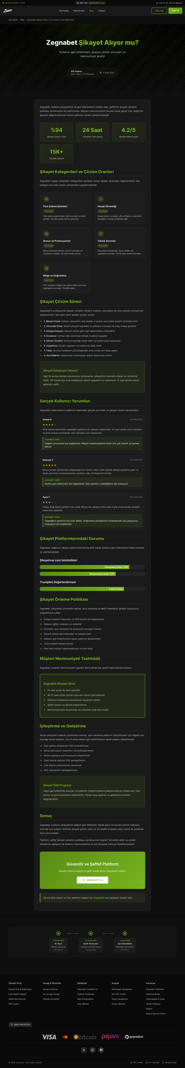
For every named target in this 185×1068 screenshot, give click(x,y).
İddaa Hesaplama (120, 999)
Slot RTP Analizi (119, 994)
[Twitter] (84, 1050)
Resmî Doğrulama (85, 999)
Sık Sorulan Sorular (51, 994)
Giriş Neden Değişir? (18, 994)
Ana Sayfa (63, 11)
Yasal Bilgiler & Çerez (155, 999)
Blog (91, 11)
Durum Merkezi (118, 1004)
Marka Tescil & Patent (156, 1013)
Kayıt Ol (175, 10)
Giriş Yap (159, 11)
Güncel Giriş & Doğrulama (20, 989)
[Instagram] (92, 1050)
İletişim (102, 11)
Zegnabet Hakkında (155, 989)
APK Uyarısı (14, 1004)
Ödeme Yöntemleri (85, 994)
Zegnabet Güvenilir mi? (87, 989)
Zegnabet (99, 897)
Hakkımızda (78, 11)
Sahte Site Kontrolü (17, 999)
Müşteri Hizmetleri (51, 999)
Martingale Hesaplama (122, 989)
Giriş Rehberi (83, 1004)
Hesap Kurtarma (50, 989)
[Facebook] (101, 1050)
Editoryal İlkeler (153, 994)
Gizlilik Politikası (153, 1004)
